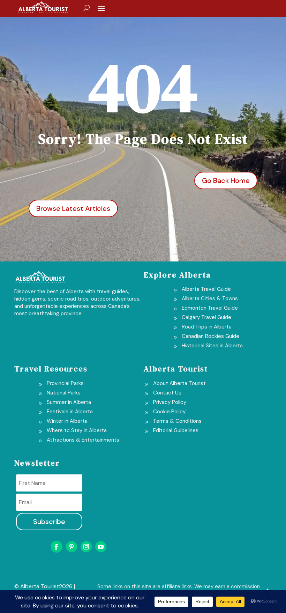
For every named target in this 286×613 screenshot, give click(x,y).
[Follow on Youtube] (100, 546)
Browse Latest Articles (73, 208)
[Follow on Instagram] (86, 546)
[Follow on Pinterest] (71, 546)
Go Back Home (226, 180)
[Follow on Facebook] (56, 547)
